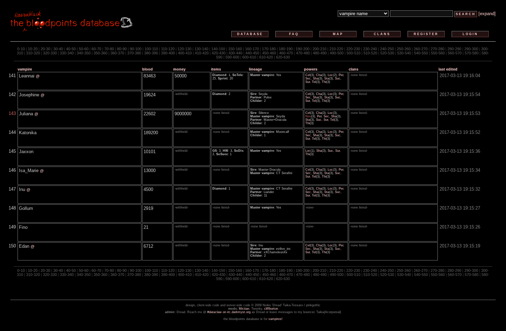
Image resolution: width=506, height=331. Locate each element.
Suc (337, 78)
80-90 (122, 49)
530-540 (404, 53)
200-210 (319, 49)
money (179, 69)
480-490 (320, 53)
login (470, 34)
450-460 (269, 53)
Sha (315, 78)
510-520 (370, 53)
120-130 (184, 49)
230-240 (370, 49)
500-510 (353, 53)
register (426, 34)
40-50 (71, 49)
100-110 (151, 49)
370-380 (134, 53)
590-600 (232, 57)
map (338, 34)
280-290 (454, 49)
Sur (307, 82)
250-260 (404, 49)
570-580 (471, 53)
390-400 (168, 53)
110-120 (168, 49)
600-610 (249, 57)
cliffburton (271, 308)
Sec (308, 78)
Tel (314, 82)
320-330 (50, 53)
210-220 (336, 49)
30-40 (58, 49)
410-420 (202, 53)
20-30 (45, 49)
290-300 (471, 49)
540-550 (421, 53)
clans (382, 34)
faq (294, 34)
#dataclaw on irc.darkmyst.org (229, 312)
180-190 (286, 49)
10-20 (33, 49)
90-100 (135, 49)
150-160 (235, 49)
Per (341, 75)
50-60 (83, 49)
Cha (319, 75)
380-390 (151, 53)
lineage (255, 69)
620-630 (283, 57)
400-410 (185, 53)
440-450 (252, 53)
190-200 (302, 49)
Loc (330, 75)
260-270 (421, 49)
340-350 (84, 53)
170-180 (269, 49)
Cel (307, 75)
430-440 (235, 53)
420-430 (218, 53)
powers (310, 69)
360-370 (117, 53)
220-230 (353, 49)
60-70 (96, 49)
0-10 (21, 49)
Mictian (244, 308)
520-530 (387, 53)
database (250, 34)
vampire (25, 69)
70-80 (109, 49)
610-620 (266, 57)
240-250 (387, 49)
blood (147, 69)
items (216, 69)
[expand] (487, 13)
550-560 (438, 53)
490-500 (337, 53)
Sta (326, 78)
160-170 (252, 49)
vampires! (275, 319)
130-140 (201, 49)
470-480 (303, 53)
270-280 (437, 49)
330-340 (67, 53)
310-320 (33, 53)
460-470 (286, 53)
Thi (324, 82)
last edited (448, 69)
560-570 (455, 53)
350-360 (100, 53)
